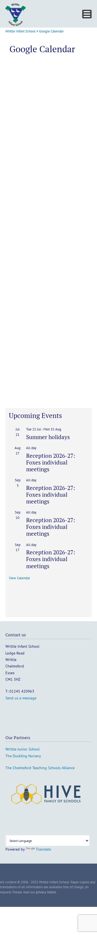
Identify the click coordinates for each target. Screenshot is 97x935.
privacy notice (46, 892)
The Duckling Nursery (23, 755)
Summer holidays (48, 437)
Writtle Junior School (22, 749)
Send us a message (20, 698)
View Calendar (19, 578)
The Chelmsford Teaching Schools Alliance (40, 767)
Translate (43, 849)
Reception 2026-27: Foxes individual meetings (50, 462)
